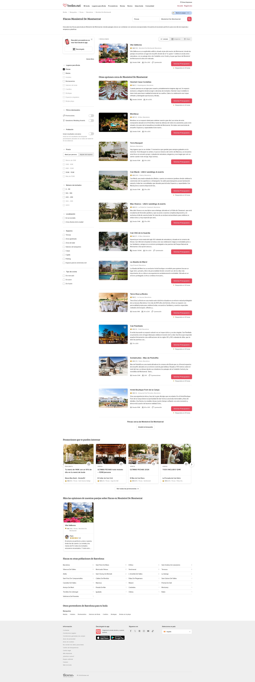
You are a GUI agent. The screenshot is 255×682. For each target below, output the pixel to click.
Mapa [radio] (188, 39)
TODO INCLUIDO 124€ (171, 469)
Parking (68, 259)
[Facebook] (130, 631)
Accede (180, 6)
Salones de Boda (94, 614)
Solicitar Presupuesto (182, 64)
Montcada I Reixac (102, 569)
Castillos (105, 614)
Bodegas (114, 614)
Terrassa (164, 569)
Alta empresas (67, 653)
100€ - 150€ (70, 172)
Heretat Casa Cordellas (140, 82)
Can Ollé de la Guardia (140, 233)
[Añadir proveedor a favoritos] (125, 46)
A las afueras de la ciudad (74, 222)
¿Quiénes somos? (68, 656)
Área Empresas (187, 2)
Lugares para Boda (99, 6)
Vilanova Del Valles (69, 569)
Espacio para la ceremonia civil (76, 263)
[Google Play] (118, 639)
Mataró (131, 583)
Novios (129, 6)
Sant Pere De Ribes (102, 565)
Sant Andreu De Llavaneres (171, 565)
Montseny (165, 587)
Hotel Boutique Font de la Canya (144, 390)
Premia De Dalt (167, 583)
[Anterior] (63, 464)
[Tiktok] (152, 631)
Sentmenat (132, 569)
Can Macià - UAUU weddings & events (147, 172)
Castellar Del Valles (69, 583)
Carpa (68, 251)
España (169, 632)
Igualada (98, 592)
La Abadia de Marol (138, 262)
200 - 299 (69, 197)
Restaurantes (70, 81)
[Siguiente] (191, 464)
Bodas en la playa (125, 614)
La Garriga (165, 574)
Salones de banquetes (73, 247)
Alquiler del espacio (86, 154)
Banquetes (73, 12)
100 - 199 (69, 193)
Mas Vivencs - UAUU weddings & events (148, 204)
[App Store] (103, 639)
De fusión (69, 284)
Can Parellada (136, 326)
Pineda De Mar (101, 587)
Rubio (163, 592)
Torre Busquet (136, 143)
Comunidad (149, 6)
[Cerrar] (91, 39)
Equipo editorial (68, 659)
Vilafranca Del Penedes (71, 596)
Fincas (82, 12)
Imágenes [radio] (177, 39)
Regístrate (188, 6)
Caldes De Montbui (102, 578)
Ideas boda (139, 6)
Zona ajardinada (71, 239)
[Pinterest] (139, 631)
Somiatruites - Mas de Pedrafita (144, 358)
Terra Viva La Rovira (139, 294)
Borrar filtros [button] (90, 59)
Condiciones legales (69, 633)
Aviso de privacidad (69, 639)
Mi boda (87, 6)
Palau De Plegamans (136, 578)
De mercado (70, 276)
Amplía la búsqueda (145, 427)
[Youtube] (148, 631)
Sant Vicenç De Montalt (104, 574)
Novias (122, 6)
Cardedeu (132, 587)
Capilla (68, 255)
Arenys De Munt (68, 587)
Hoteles (72, 614)
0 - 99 (68, 189)
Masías (68, 73)
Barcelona (89, 12)
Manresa (99, 583)
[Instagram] (144, 631)
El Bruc (131, 565)
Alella (65, 574)
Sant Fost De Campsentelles (73, 578)
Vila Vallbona (136, 45)
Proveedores (113, 6)
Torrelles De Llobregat (70, 592)
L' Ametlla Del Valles (135, 574)
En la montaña (70, 218)
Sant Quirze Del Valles (169, 578)
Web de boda (67, 665)
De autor (69, 280)
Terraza (68, 235)
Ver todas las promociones (126, 489)
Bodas (65, 12)
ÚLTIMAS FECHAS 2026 (139, 469)
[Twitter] (135, 631)
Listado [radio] (165, 39)
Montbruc (134, 114)
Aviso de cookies (68, 642)
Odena (131, 592)
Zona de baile (70, 243)
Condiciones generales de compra (74, 636)
